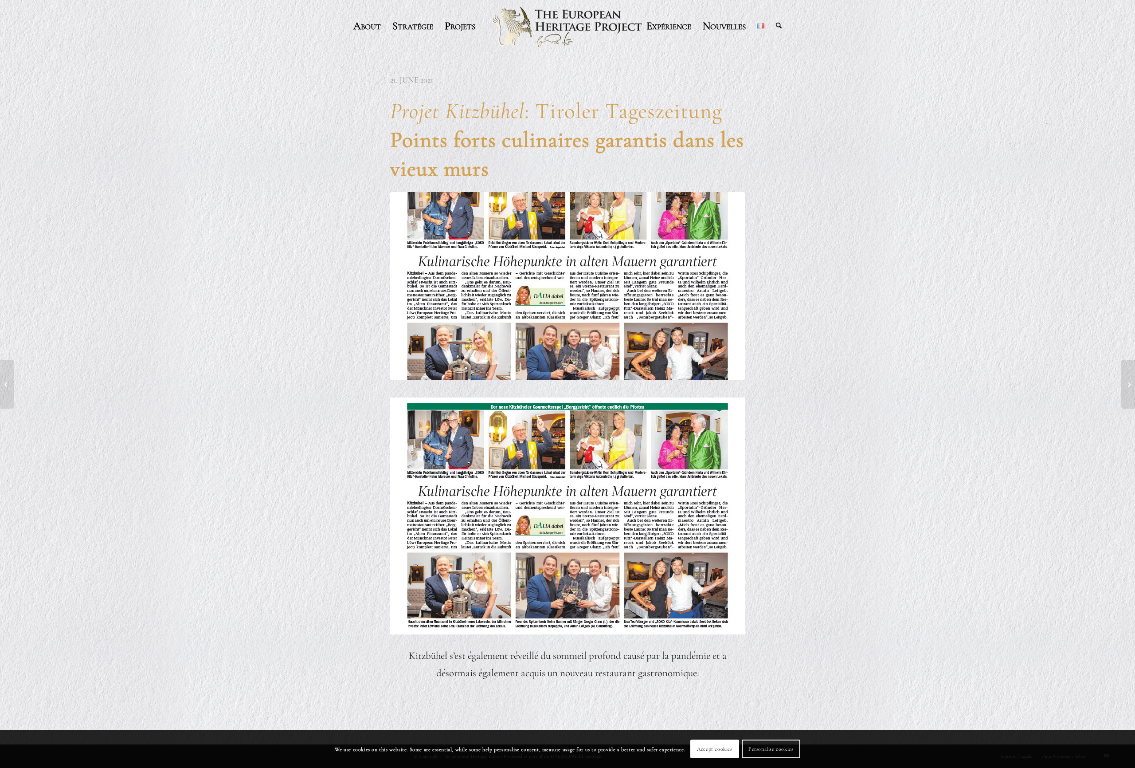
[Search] (778, 26)
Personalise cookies (770, 749)
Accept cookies (714, 749)
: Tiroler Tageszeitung (567, 140)
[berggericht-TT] (567, 286)
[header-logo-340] (567, 26)
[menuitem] (367, 26)
